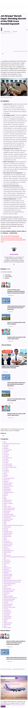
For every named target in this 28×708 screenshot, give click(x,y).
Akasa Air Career (7, 482)
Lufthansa (6, 572)
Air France (6, 460)
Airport (5, 476)
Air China (5, 456)
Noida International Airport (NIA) (12, 582)
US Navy (5, 619)
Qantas (5, 586)
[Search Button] (16, 678)
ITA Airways (6, 560)
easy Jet (5, 528)
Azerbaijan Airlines (8, 492)
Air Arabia (6, 451)
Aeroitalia (5, 448)
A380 (4, 442)
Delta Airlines (6, 520)
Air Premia (6, 471)
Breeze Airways (7, 500)
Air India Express (7, 465)
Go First (5, 547)
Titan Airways (7, 613)
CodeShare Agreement (9, 515)
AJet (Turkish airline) (8, 478)
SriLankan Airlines (8, 604)
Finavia (5, 538)
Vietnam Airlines (7, 622)
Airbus (5, 473)
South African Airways (9, 599)
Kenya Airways (7, 567)
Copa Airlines (6, 517)
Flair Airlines (6, 541)
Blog (4, 497)
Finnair (5, 539)
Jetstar (5, 566)
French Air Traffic (8, 544)
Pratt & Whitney (7, 585)
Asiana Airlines (7, 489)
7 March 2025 (10, 388)
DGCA (4, 522)
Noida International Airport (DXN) (12, 580)
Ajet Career (6, 479)
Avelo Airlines (7, 490)
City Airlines (6, 512)
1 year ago (15, 31)
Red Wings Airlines (8, 591)
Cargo (5, 504)
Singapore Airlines (8, 596)
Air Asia (5, 453)
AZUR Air (5, 493)
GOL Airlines (6, 549)
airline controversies (9, 236)
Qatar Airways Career (9, 589)
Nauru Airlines (7, 577)
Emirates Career (7, 531)
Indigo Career (7, 555)
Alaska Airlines (7, 484)
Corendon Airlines (8, 519)
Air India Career (7, 464)
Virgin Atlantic (7, 624)
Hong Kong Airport (8, 550)
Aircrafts (5, 475)
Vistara (5, 626)
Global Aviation (7, 545)
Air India (5, 462)
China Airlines (6, 511)
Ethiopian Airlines (7, 533)
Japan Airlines (7, 561)
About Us (5, 690)
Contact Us (6, 692)
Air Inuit (5, 468)
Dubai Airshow (7, 526)
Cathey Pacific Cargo (8, 509)
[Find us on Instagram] (3, 694)
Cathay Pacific (7, 506)
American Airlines (8, 486)
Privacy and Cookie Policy (18, 704)
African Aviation (7, 449)
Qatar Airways (7, 588)
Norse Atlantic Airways (9, 583)
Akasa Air (5, 481)
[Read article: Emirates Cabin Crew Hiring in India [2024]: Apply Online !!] (4, 408)
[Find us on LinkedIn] (4, 694)
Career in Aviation (8, 503)
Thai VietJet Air (7, 611)
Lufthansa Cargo (7, 574)
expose (15, 238)
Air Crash (5, 459)
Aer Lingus (6, 445)
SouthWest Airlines (8, 600)
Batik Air (5, 495)
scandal (21, 239)
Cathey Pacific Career (9, 508)
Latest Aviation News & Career (11, 684)
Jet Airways (8, 239)
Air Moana (6, 470)
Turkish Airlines (7, 616)
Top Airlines (6, 615)
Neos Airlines (6, 578)
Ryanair (5, 594)
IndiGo (5, 553)
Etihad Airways (7, 534)
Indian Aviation (7, 552)
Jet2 (4, 564)
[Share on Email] (1, 55)
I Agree (3, 706)
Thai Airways (6, 610)
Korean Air (6, 569)
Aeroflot (5, 446)
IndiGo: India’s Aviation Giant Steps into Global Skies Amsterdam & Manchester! (16, 307)
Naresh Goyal (15, 239)
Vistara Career (7, 627)
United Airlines (7, 618)
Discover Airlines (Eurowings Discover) (13, 525)
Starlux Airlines (7, 605)
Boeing (5, 498)
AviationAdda (7, 31)
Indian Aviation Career (9, 688)
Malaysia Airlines (7, 575)
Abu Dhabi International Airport (11, 443)
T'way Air (5, 608)
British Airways (7, 501)
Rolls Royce (6, 593)
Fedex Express (7, 536)
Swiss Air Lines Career (9, 607)
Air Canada (6, 454)
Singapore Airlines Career (10, 597)
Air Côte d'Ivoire (7, 457)
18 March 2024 (10, 417)
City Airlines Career (8, 514)
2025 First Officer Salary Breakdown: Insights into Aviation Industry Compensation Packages (16, 291)
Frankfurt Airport (7, 542)
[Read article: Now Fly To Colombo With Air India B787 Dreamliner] (4, 393)
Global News (6, 685)
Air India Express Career (9, 467)
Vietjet (5, 621)
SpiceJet (5, 602)
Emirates (5, 530)
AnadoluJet (6, 487)
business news (9, 238)
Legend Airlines (7, 571)
